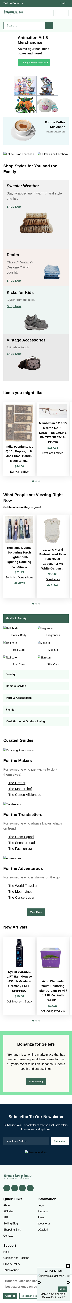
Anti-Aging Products (53, 1011)
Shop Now (14, 206)
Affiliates (8, 1211)
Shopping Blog (12, 1229)
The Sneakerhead (21, 843)
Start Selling (36, 1081)
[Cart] (51, 13)
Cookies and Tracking (16, 1257)
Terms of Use (11, 1270)
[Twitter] (14, 1188)
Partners (43, 1211)
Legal (41, 1205)
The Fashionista (20, 848)
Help (63, 3)
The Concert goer (21, 897)
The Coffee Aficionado (24, 795)
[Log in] (58, 13)
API (5, 1217)
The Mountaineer (21, 891)
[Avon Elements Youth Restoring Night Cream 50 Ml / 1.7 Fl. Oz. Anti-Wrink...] (52, 976)
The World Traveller (23, 886)
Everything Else (19, 471)
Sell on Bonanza (13, 3)
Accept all (10, 1295)
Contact (8, 1235)
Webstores (44, 1223)
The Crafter (16, 783)
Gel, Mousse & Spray (19, 1001)
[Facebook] (6, 1188)
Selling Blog (10, 1223)
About (6, 1205)
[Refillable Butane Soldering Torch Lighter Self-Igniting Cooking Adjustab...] (19, 556)
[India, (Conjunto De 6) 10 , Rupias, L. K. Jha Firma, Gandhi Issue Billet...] (19, 439)
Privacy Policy (11, 1264)
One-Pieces (53, 579)
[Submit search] (49, 25)
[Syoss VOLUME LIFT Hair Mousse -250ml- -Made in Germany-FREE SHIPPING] (19, 976)
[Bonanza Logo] (13, 12)
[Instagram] (30, 1188)
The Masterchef (20, 789)
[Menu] (66, 13)
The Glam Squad (21, 837)
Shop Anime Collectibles (35, 62)
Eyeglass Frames (52, 453)
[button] (33, 481)
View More (36, 912)
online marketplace (40, 1054)
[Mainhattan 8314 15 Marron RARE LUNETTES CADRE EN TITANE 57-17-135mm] (52, 439)
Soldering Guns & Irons (19, 577)
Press (41, 1217)
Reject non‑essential (32, 1295)
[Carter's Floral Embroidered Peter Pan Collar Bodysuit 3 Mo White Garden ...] (52, 556)
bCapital (43, 1229)
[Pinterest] (22, 1188)
